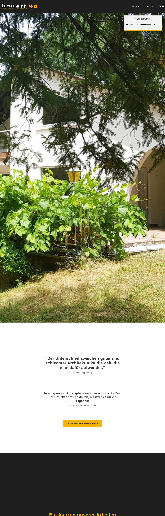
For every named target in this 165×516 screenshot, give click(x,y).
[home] (19, 6)
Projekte (135, 6)
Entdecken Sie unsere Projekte (82, 423)
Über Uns (149, 6)
